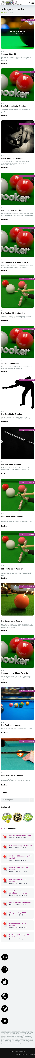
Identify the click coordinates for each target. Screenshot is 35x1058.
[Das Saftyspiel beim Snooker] (17, 84)
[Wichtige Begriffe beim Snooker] (17, 241)
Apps (23, 19)
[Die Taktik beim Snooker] (17, 189)
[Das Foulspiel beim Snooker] (17, 291)
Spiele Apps (31, 19)
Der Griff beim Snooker (11, 464)
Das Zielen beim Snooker (12, 517)
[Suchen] (32, 800)
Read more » (5, 63)
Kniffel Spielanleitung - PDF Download (20, 846)
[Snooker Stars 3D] (17, 32)
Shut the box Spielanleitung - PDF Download (19, 936)
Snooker (22, 71)
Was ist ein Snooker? (10, 363)
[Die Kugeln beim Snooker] (17, 599)
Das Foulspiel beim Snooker (13, 313)
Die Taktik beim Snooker (11, 210)
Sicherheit (24, 1054)
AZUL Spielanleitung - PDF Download (20, 913)
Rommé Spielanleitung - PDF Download (17, 880)
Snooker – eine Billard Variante (14, 673)
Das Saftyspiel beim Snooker (13, 106)
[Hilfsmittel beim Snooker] (17, 547)
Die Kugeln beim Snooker (12, 621)
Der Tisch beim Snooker (11, 725)
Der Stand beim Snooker (11, 414)
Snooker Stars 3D (8, 54)
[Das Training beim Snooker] (17, 136)
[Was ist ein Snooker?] (17, 342)
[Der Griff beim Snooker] (17, 443)
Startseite (4, 12)
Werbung (17, 1054)
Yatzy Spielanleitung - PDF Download (20, 902)
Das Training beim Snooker (12, 158)
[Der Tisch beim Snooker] (17, 703)
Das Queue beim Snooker (12, 776)
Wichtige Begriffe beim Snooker (14, 262)
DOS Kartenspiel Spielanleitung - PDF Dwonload (20, 857)
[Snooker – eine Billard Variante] (17, 651)
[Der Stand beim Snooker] (17, 392)
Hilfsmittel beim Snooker (12, 569)
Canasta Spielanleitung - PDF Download (17, 924)
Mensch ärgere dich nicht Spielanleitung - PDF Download (18, 892)
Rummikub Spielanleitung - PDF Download (18, 869)
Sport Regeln (31, 71)
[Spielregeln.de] (11, 2)
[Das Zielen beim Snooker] (17, 495)
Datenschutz (32, 1054)
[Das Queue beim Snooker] (17, 754)
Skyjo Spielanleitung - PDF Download (20, 835)
